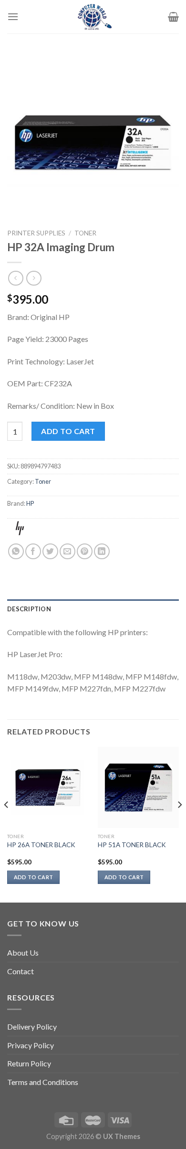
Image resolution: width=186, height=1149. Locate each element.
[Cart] (173, 16)
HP (30, 503)
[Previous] (6, 824)
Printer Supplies (36, 233)
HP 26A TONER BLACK (41, 845)
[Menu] (13, 16)
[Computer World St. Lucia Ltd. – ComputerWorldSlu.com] (93, 16)
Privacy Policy (30, 1045)
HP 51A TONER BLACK (132, 845)
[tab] (93, 608)
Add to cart (68, 431)
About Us (23, 952)
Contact (20, 971)
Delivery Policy (32, 1026)
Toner (85, 233)
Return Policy (29, 1063)
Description (29, 609)
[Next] (179, 824)
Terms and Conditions (42, 1081)
